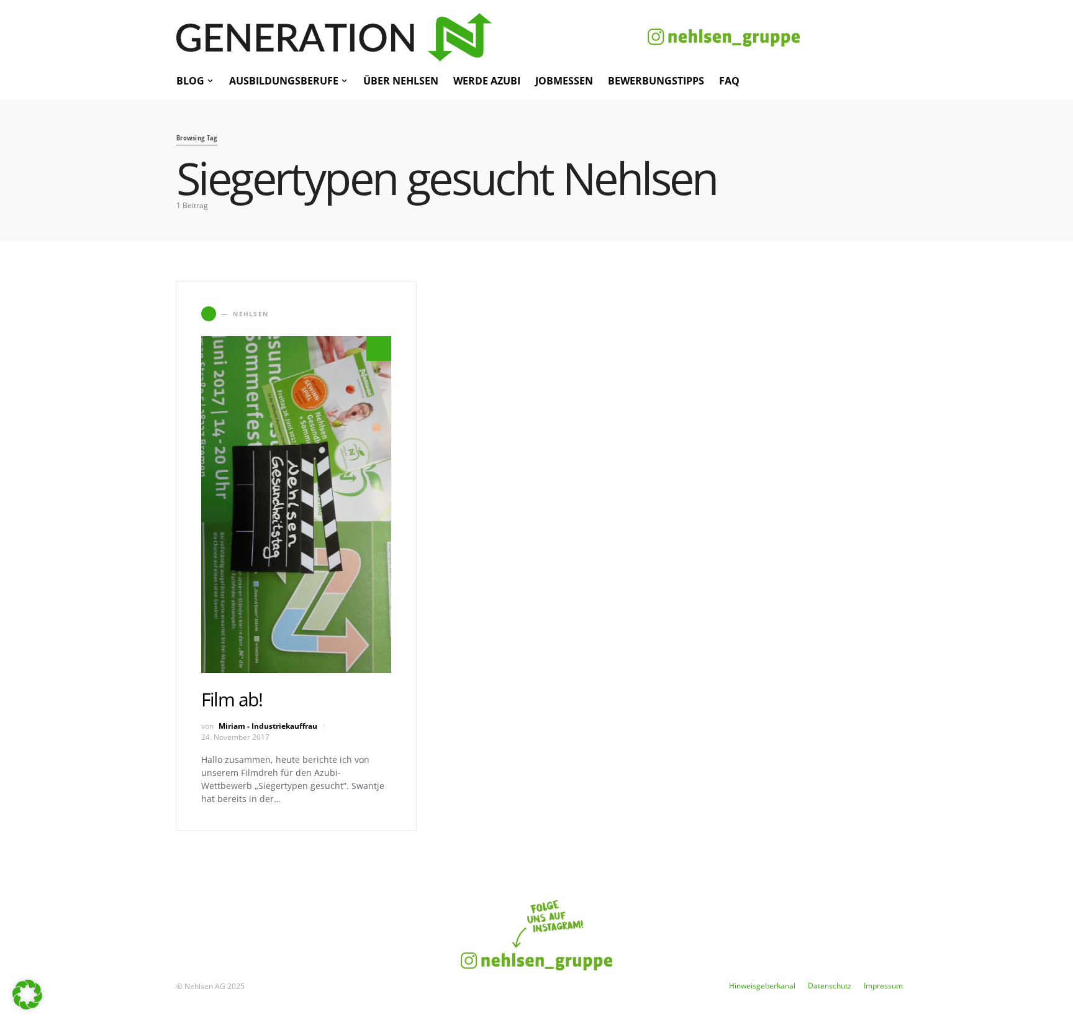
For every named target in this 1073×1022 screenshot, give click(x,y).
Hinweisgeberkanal (762, 985)
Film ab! (231, 699)
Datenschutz (829, 985)
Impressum (883, 985)
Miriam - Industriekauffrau (268, 726)
